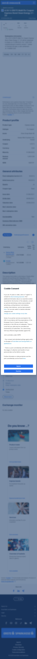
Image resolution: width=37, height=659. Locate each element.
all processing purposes (17, 296)
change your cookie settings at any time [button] (15, 313)
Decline (18, 371)
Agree (18, 366)
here (5, 309)
